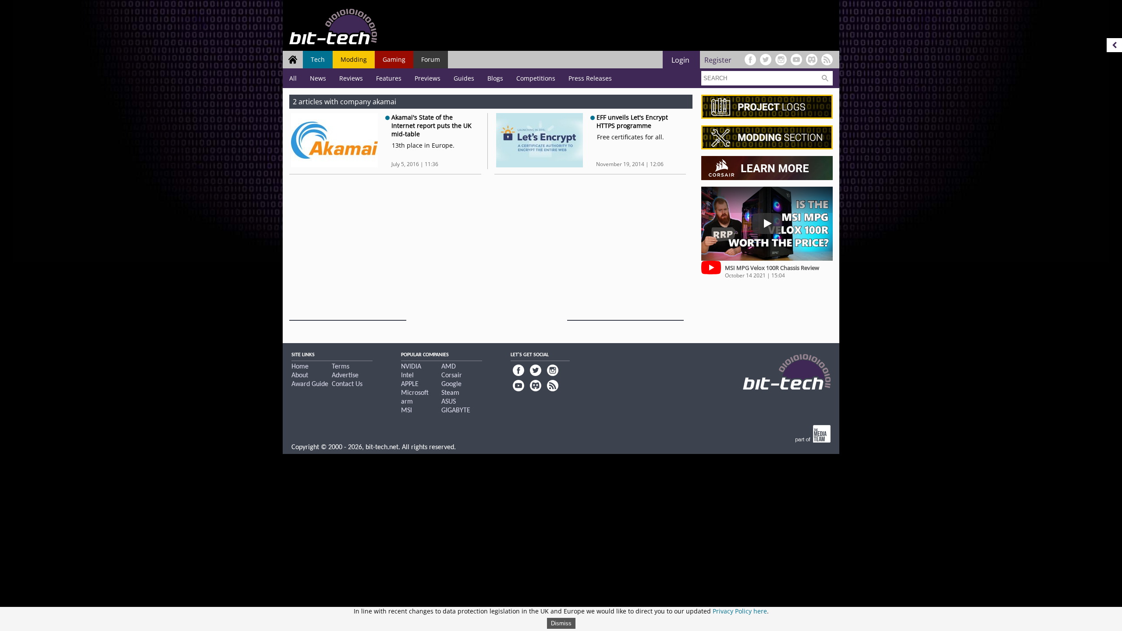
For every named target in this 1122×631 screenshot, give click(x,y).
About (299, 375)
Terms (340, 366)
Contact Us (347, 384)
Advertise (345, 375)
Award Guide (309, 384)
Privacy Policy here (740, 611)
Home (300, 366)
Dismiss (561, 623)
